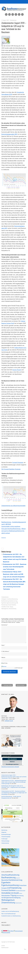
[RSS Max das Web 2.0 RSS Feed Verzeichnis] (18, 931)
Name (3, 645)
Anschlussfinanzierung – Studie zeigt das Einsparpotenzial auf (11, 797)
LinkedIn (12, 14)
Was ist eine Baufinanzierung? (8, 913)
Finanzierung (4, 604)
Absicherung (4, 830)
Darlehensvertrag (13, 601)
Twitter (22, 14)
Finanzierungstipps (5, 836)
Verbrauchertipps (5, 841)
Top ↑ (25, 949)
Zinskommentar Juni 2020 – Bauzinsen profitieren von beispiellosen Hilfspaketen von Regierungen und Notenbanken (13, 792)
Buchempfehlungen (6, 834)
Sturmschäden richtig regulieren (10, 526)
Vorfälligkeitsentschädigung (10, 898)
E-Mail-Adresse (5, 651)
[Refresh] (3, 666)
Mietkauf (20, 893)
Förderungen (4, 838)
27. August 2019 (5, 20)
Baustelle (4, 880)
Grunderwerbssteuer (20, 890)
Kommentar (4, 625)
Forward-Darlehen (12, 604)
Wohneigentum (4, 608)
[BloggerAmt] (5, 932)
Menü (14, 2)
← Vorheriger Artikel (7, 685)
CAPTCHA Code (18, 668)
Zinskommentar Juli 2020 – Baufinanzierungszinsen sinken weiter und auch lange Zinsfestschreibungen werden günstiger (13, 782)
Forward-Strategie (17, 462)
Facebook (19, 14)
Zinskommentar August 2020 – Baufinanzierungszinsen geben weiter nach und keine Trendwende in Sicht (13, 776)
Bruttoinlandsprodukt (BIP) (9, 134)
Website (3, 657)
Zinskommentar (5, 597)
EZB (17, 603)
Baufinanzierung (5, 601)
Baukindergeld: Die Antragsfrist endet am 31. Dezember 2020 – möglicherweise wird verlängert (13, 786)
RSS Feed (6, 14)
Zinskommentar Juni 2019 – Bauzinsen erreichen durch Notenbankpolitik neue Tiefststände (14, 566)
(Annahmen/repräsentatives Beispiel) (10, 766)
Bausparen (18, 877)
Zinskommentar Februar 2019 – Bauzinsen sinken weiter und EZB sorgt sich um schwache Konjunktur (14, 574)
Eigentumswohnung (11, 603)
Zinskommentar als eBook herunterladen (13, 505)
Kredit (7, 606)
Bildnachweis (3, 537)
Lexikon (3, 945)
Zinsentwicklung (12, 608)
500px (16, 14)
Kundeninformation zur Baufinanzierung (11, 916)
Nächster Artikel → (21, 685)
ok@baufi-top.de (9, 720)
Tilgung (11, 606)
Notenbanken (5, 895)
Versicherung (20, 895)
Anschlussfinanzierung (12, 599)
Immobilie (3, 606)
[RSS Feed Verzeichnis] (10, 931)
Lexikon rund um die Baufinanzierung (10, 911)
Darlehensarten (4, 947)
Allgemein (3, 832)
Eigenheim (3, 603)
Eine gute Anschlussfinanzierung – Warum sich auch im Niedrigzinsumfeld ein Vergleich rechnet (13, 531)
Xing (9, 14)
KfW (12, 893)
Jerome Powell (16, 370)
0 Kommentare (13, 20)
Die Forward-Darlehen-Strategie (11, 469)
